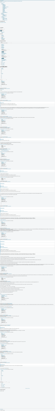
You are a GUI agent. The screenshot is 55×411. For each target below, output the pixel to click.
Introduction (4, 4)
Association (3, 17)
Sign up (2, 32)
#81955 (4, 148)
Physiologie (4, 5)
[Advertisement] (4, 24)
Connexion (3, 58)
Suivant (2, 73)
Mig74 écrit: (2, 139)
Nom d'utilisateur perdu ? (4, 53)
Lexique (3, 11)
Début (2, 68)
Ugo (3, 159)
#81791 (4, 116)
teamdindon (3, 35)
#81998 (4, 340)
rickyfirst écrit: (2, 183)
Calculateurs (4, 15)
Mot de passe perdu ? (4, 59)
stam (2, 221)
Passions (1, 219)
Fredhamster (7, 116)
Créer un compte (3, 60)
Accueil (2, 3)
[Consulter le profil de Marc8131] (4, 130)
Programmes (4, 7)
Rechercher (3, 45)
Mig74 (2, 119)
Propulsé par (26, 388)
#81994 (8, 303)
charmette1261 (3, 295)
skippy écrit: (2, 102)
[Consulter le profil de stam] (3, 222)
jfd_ (3, 88)
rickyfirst (3, 239)
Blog (5, 219)
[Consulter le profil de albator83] (4, 198)
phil (6, 340)
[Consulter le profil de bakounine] (4, 94)
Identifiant (3, 49)
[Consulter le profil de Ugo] (3, 153)
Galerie (3, 219)
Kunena (29, 388)
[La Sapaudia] (3, 22)
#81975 (4, 205)
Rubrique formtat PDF (5, 12)
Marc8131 (4, 137)
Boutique (2, 16)
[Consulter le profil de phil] (3, 333)
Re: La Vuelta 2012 (8, 88)
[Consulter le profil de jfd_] (3, 81)
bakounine (4, 100)
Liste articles (3, 13)
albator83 (7, 205)
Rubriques (3, 44)
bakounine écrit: (2, 327)
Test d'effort (4, 6)
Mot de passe (3, 56)
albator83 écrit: (2, 241)
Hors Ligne (3, 111)
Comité (3, 19)
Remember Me (1, 30)
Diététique (4, 10)
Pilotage (3, 9)
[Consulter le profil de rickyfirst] (4, 162)
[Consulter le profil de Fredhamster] (4, 110)
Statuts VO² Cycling (5, 18)
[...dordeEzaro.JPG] (3, 149)
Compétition (4, 8)
